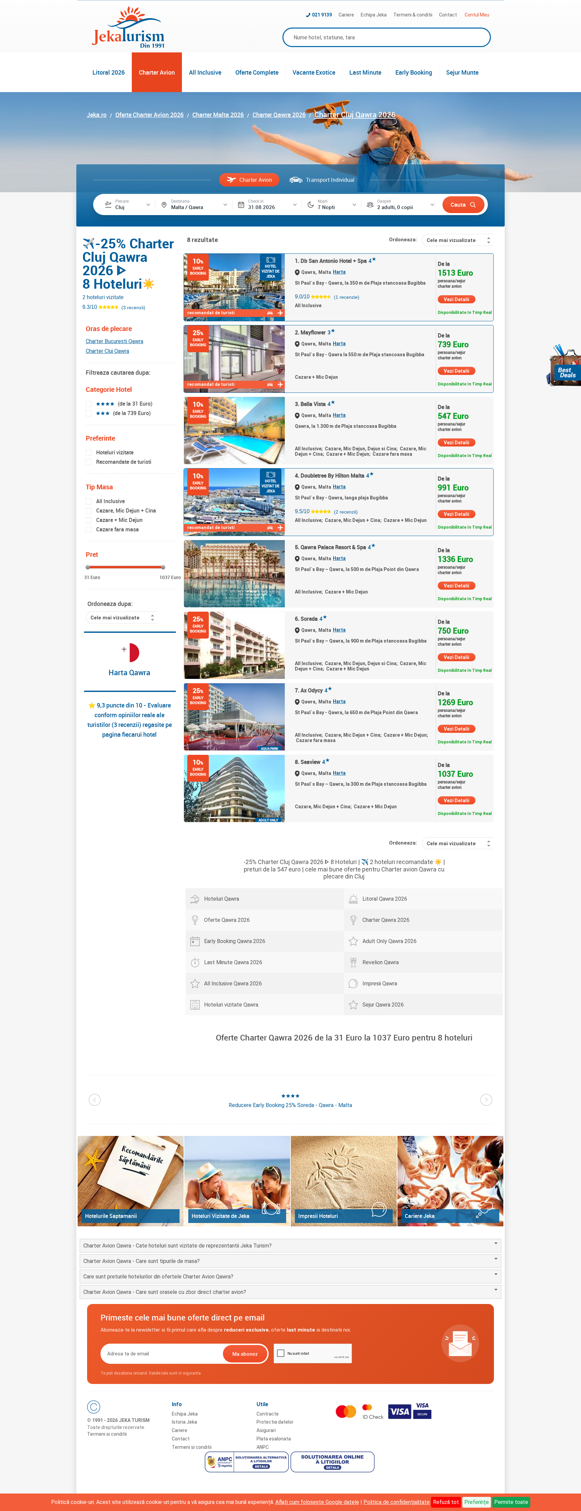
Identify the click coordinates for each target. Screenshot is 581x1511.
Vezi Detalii (456, 299)
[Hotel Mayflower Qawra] (234, 359)
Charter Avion (157, 72)
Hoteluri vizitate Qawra (231, 1005)
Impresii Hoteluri (318, 1216)
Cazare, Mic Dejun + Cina (126, 510)
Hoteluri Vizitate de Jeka (220, 1216)
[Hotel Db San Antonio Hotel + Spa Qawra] (234, 287)
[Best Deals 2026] (563, 365)
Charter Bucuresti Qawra (114, 341)
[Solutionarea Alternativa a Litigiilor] (247, 1463)
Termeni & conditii (412, 14)
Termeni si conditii (107, 1434)
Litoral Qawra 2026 (384, 899)
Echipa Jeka (374, 14)
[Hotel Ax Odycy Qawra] (234, 716)
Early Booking (413, 72)
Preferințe (476, 1502)
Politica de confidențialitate (396, 1502)
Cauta (458, 204)
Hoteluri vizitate (114, 452)
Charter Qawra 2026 (386, 920)
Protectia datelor (275, 1422)
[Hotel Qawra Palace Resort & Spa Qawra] (234, 573)
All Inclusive (205, 72)
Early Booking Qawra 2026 (234, 941)
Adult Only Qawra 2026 (389, 941)
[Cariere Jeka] (450, 1181)
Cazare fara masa (117, 529)
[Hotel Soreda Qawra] (234, 645)
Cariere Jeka (420, 1216)
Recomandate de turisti (123, 462)
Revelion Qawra (380, 962)
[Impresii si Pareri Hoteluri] (344, 1181)
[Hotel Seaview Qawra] (234, 788)
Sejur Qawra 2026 (383, 1005)
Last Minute (365, 72)
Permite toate (511, 1502)
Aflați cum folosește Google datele (317, 1502)
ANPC (263, 1447)
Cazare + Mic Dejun (119, 520)
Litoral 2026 (108, 72)
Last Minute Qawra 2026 (233, 962)
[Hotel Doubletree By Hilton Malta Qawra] (234, 502)
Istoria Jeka (184, 1422)
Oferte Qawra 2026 (227, 920)
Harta (339, 272)
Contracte (268, 1414)
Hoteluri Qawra (221, 899)
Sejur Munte (462, 72)
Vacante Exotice (314, 72)
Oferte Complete (256, 72)
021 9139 (322, 14)
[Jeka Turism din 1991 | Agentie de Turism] (128, 46)
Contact (448, 14)
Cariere (346, 14)
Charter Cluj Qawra (107, 351)
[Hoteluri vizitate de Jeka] (237, 1181)
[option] (290, 1101)
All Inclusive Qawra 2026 (233, 983)
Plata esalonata (274, 1438)
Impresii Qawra (379, 983)
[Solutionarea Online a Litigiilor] (333, 1463)
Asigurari (266, 1430)
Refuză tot (446, 1502)
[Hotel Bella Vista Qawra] (234, 430)
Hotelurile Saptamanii (111, 1216)
